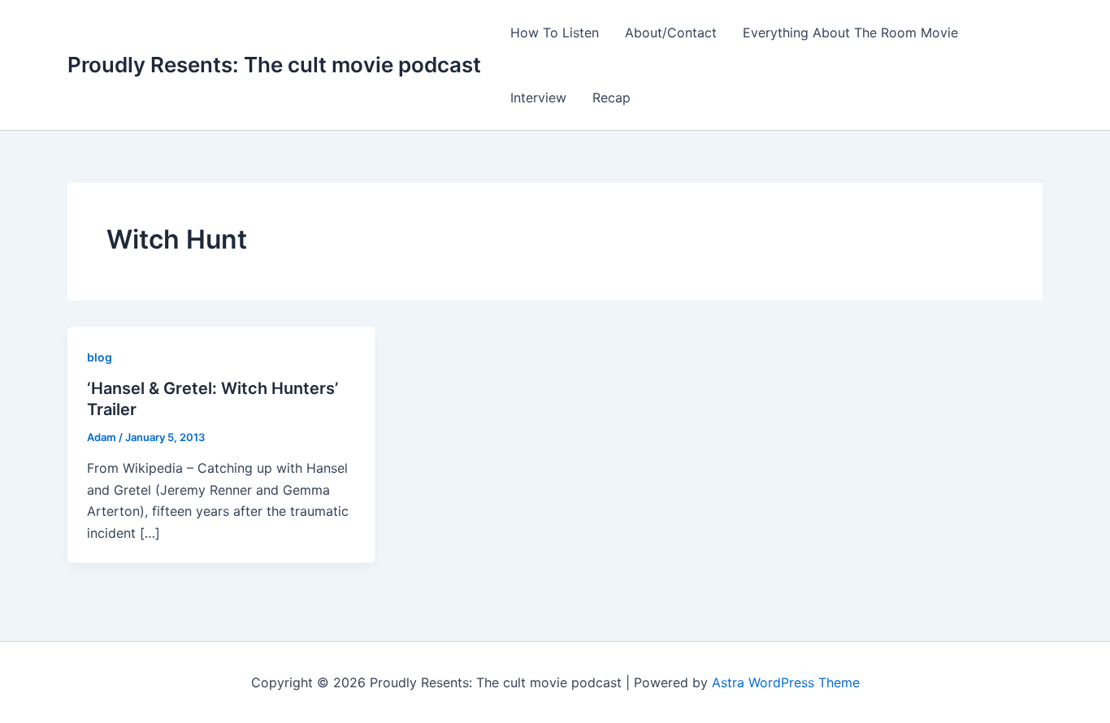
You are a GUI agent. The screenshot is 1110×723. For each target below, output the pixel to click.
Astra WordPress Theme (786, 682)
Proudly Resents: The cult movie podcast (274, 64)
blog (99, 357)
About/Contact (671, 32)
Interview (538, 97)
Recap (611, 97)
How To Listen (554, 32)
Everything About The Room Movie (850, 32)
